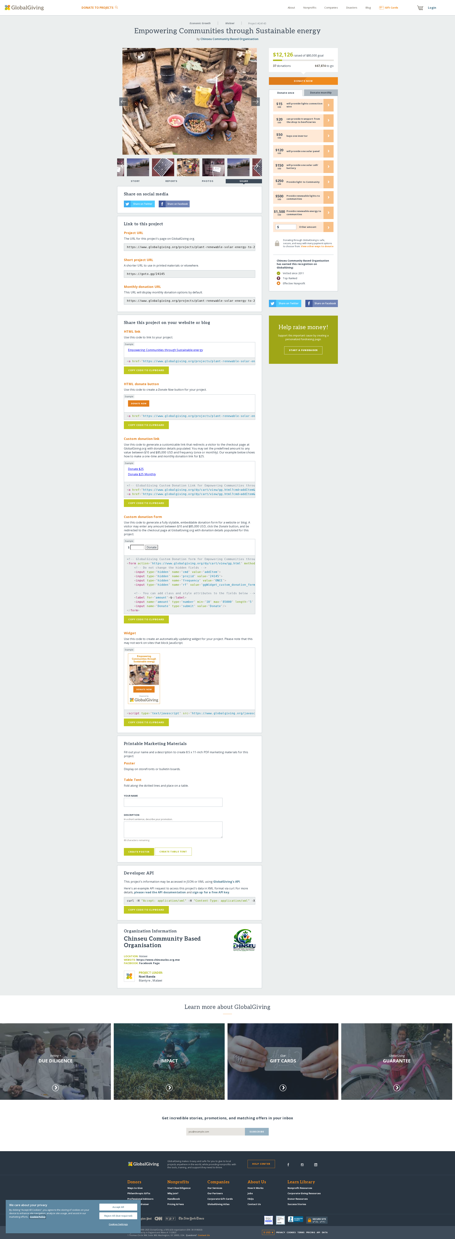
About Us (257, 1182)
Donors (134, 1182)
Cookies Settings (118, 1224)
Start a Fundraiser (303, 350)
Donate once (285, 92)
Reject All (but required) (118, 1215)
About (291, 7)
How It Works (255, 1188)
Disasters (351, 7)
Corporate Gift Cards (220, 1198)
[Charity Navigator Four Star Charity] (270, 1220)
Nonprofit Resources (300, 1188)
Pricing (310, 1232)
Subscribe (257, 1131)
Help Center (261, 1163)
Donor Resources (298, 1198)
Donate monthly (321, 92)
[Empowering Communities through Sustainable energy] (144, 675)
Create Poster (138, 851)
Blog (368, 7)
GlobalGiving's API (226, 882)
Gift (391, 7)
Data (325, 1232)
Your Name (131, 795)
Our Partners (215, 1193)
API (318, 1232)
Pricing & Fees (175, 1204)
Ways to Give (135, 1188)
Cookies (291, 1232)
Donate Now (303, 81)
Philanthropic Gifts (138, 1193)
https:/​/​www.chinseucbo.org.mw (158, 959)
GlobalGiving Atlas (218, 1204)
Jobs (250, 1193)
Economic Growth (200, 23)
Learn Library (301, 1182)
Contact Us (254, 1204)
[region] (73, 1216)
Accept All (118, 1207)
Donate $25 (136, 469)
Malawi (230, 23)
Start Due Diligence (179, 1188)
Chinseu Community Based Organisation (229, 39)
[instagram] (302, 1164)
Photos (207, 181)
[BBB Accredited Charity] (297, 1220)
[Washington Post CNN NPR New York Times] (177, 1219)
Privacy (280, 1232)
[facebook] (288, 1164)
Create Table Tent (173, 851)
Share (244, 181)
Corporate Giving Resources (304, 1193)
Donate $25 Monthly (142, 474)
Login (432, 8)
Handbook (173, 1198)
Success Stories (297, 1204)
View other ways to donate (317, 246)
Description (131, 815)
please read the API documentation (160, 892)
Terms (301, 1232)
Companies (331, 7)
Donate (97, 8)
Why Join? (172, 1193)
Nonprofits (309, 7)
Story (135, 181)
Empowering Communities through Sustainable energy (165, 350)
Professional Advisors (140, 1198)
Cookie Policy (38, 1216)
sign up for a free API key (210, 892)
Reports (171, 181)
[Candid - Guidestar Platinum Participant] (282, 1220)
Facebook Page (149, 963)
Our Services (214, 1188)
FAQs (251, 1198)
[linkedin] (315, 1164)
